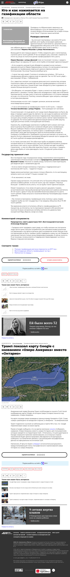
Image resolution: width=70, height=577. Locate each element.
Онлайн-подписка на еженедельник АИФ (38, 534)
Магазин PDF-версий (19, 534)
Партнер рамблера (29, 570)
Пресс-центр (55, 532)
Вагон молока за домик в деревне (19, 310)
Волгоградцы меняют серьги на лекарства (21, 293)
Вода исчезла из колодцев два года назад (21, 305)
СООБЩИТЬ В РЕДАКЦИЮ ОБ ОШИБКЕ (23, 537)
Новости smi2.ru (8, 338)
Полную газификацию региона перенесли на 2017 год (35, 249)
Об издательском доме (44, 532)
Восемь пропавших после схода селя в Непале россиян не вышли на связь (30, 488)
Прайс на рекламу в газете (28, 532)
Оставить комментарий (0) (54, 260)
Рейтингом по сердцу (23, 253)
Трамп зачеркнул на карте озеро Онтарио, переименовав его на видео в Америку (32, 499)
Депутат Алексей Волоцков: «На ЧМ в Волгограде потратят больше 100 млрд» (31, 299)
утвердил (36, 444)
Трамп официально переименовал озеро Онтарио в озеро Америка (28, 493)
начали (53, 429)
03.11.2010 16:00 (6, 7)
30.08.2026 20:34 (6, 343)
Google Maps (5, 402)
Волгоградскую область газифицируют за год (32, 251)
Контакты (16, 532)
